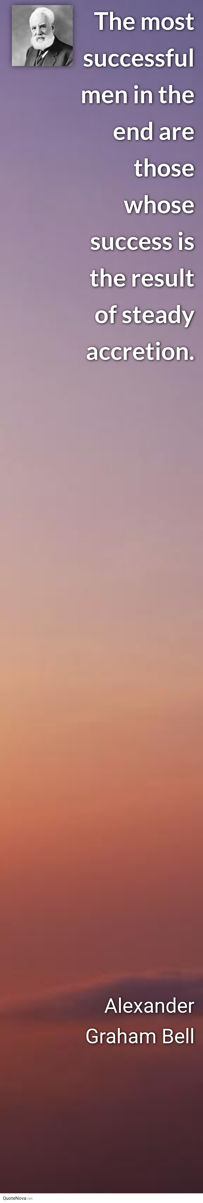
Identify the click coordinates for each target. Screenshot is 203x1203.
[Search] (189, 1198)
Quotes (130, 1198)
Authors (105, 1198)
